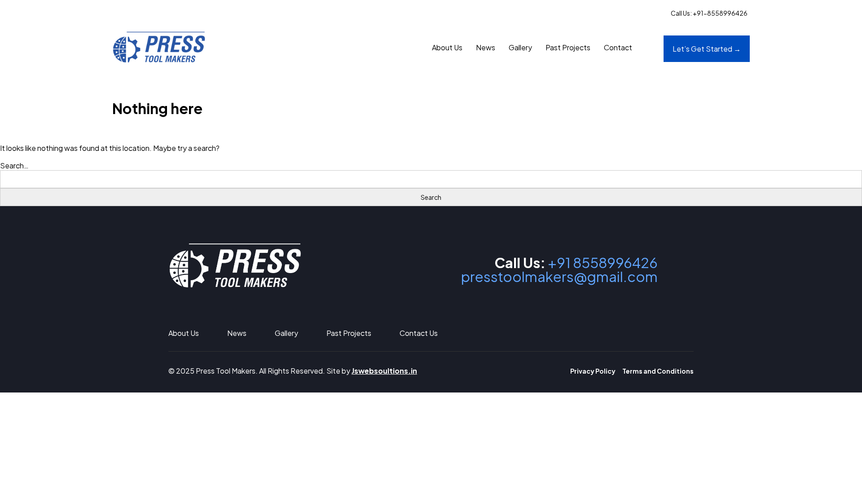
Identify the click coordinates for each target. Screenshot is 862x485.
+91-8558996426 (720, 13)
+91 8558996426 (603, 262)
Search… (14, 165)
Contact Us (419, 333)
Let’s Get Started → (707, 48)
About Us (447, 47)
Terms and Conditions (658, 371)
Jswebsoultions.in (384, 370)
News (485, 47)
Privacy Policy (593, 371)
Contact (618, 47)
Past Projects (567, 47)
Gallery (520, 47)
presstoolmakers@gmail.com (559, 276)
